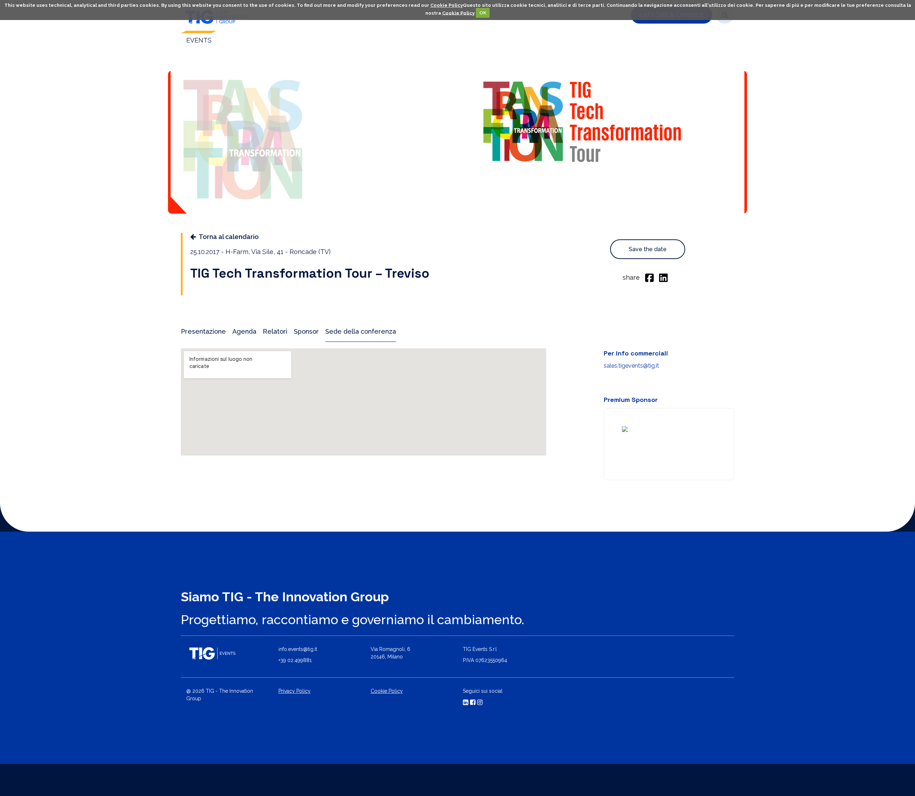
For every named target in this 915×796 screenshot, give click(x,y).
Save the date (648, 249)
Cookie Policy (446, 5)
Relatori (275, 331)
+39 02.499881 (295, 660)
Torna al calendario (229, 236)
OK (482, 12)
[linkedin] (663, 277)
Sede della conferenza (360, 331)
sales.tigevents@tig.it (631, 365)
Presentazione (203, 331)
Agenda (244, 331)
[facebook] (649, 277)
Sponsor (306, 331)
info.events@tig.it (297, 649)
